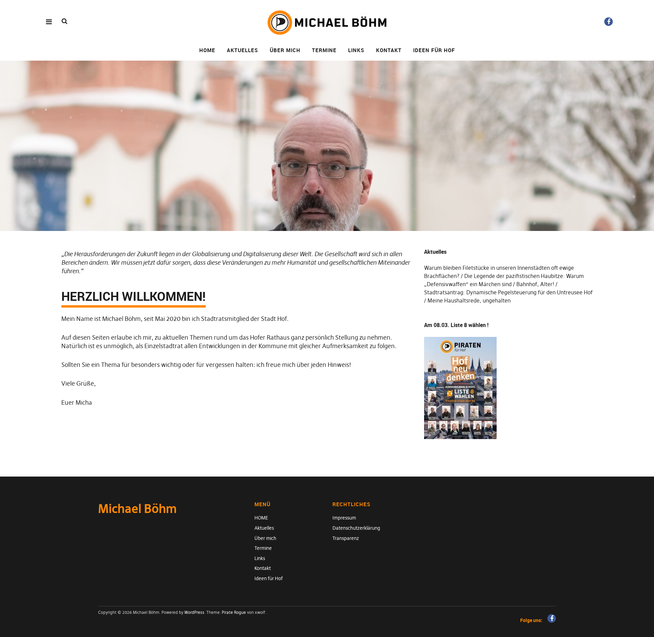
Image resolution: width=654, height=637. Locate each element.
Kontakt (389, 50)
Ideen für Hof (434, 50)
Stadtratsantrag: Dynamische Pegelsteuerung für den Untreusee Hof (508, 292)
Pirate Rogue (234, 612)
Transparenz (345, 538)
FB (608, 21)
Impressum (344, 518)
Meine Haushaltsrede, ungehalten (469, 300)
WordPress (194, 612)
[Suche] (64, 21)
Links (356, 50)
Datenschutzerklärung (356, 528)
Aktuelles (242, 50)
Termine (324, 50)
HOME (207, 50)
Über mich (285, 50)
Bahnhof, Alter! (535, 284)
